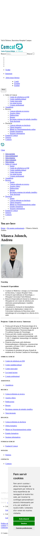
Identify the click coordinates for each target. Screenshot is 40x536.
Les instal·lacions (16, 103)
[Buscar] (33, 54)
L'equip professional (17, 105)
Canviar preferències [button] (24, 528)
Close (3, 150)
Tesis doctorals (15, 121)
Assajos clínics (15, 113)
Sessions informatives (17, 133)
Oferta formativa (15, 127)
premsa (9, 66)
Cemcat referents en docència (20, 125)
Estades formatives (16, 131)
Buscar (3, 54)
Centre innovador (16, 101)
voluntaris (11, 64)
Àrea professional (11, 156)
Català (16, 81)
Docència (8, 123)
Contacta (8, 139)
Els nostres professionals (15, 228)
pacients (9, 58)
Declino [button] (24, 523)
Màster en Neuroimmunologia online (23, 129)
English (17, 85)
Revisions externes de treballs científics (23, 119)
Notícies (8, 137)
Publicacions (14, 115)
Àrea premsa (9, 162)
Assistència (9, 107)
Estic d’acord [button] (24, 519)
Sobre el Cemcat (11, 95)
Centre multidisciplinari (18, 99)
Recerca (8, 109)
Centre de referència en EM (19, 97)
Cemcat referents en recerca (19, 111)
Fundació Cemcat (11, 135)
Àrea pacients (10, 154)
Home (3, 228)
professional (12, 60)
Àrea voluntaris (10, 160)
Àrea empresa (10, 158)
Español (17, 83)
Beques (12, 117)
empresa (9, 62)
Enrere (12, 166)
